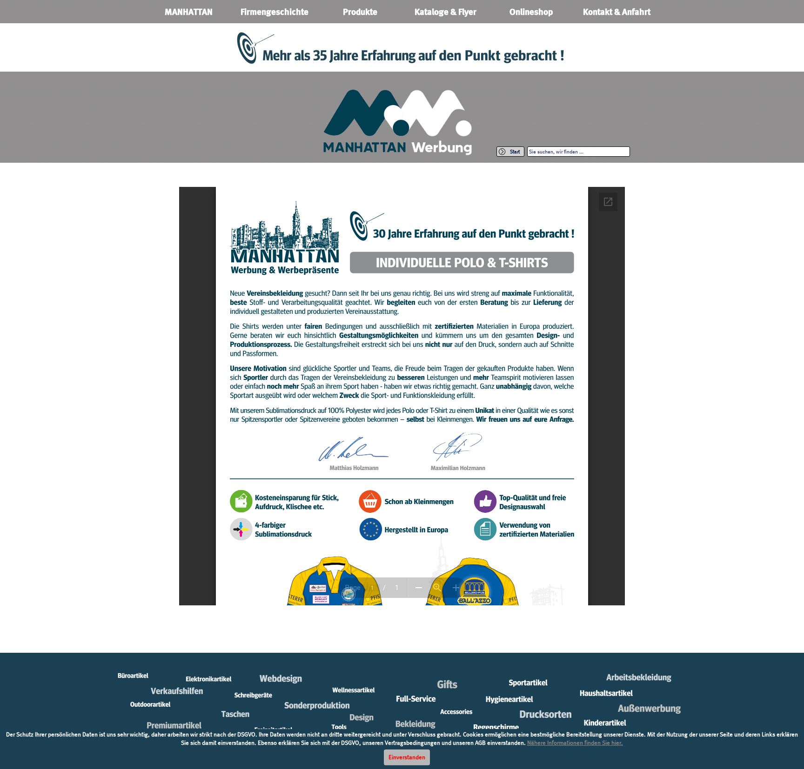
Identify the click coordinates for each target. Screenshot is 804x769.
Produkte (360, 12)
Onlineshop (531, 12)
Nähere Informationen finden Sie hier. (575, 743)
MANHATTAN (189, 12)
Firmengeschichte (274, 12)
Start (515, 151)
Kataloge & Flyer (445, 12)
